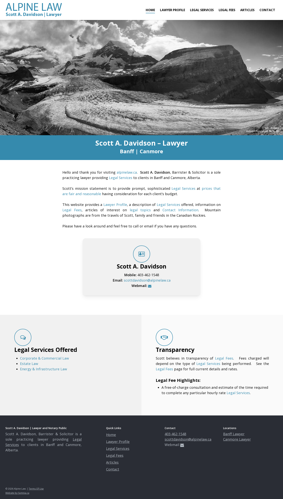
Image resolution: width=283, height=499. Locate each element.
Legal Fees (71, 210)
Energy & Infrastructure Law (43, 369)
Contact (112, 469)
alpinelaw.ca (127, 172)
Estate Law (29, 363)
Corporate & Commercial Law (44, 358)
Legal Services (120, 177)
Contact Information (180, 210)
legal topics (140, 210)
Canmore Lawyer (237, 439)
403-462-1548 (175, 434)
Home (111, 434)
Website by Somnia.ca (17, 493)
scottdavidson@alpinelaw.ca (147, 280)
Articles (112, 462)
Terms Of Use (36, 488)
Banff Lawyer (233, 434)
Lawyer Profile (115, 204)
